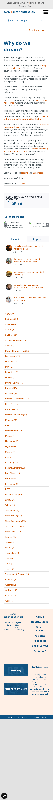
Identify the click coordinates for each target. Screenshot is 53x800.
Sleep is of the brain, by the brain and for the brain (26, 117)
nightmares (37, 172)
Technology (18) (12, 553)
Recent (15, 239)
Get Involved (40, 646)
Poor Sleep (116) (12, 473)
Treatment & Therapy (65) (17, 574)
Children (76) (11, 335)
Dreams (23, 183)
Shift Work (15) (12, 510)
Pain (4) (8, 457)
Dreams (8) (10, 377)
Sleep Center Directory (18, 2)
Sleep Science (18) (13, 531)
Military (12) (10, 436)
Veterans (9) (10, 579)
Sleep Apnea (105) (13, 515)
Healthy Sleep (40, 622)
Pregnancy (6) (11, 484)
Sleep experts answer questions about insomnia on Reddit (28, 260)
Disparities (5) (11, 372)
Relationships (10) (13, 494)
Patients (39, 635)
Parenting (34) (11, 462)
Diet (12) (9, 367)
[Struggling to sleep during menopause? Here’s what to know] (9, 285)
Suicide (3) (9, 547)
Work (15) (9, 600)
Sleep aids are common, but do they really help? (30, 273)
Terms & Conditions (30, 717)
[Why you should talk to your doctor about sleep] (9, 297)
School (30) (10, 505)
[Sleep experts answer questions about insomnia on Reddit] (9, 259)
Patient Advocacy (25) (15, 467)
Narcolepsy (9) (11, 441)
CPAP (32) (9, 345)
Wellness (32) (11, 590)
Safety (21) (10, 499)
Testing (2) (10, 563)
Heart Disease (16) (13, 404)
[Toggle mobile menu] (46, 12)
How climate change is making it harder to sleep (28, 247)
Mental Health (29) (13, 430)
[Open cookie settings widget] (4, 796)
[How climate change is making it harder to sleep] (9, 246)
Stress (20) (10, 542)
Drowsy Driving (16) (14, 382)
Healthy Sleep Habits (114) (17, 398)
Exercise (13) (11, 388)
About (40, 616)
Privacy (43, 717)
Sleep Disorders (40, 628)
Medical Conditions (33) (16, 414)
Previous (34, 30)
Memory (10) (11, 420)
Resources (39, 640)
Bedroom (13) (11, 319)
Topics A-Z (39, 651)
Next (44, 30)
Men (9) (8, 425)
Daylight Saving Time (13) (17, 351)
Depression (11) (12, 356)
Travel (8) (9, 569)
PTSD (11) (9, 489)
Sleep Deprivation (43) (15, 521)
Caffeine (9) (10, 324)
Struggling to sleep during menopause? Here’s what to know (29, 286)
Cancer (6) (9, 329)
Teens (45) (10, 558)
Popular (38, 239)
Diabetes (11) (11, 361)
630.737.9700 (13, 627)
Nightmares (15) (12, 446)
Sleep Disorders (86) (14, 526)
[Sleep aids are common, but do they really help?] (9, 272)
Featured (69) (11, 393)
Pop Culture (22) (12, 478)
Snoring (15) (11, 537)
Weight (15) (10, 584)
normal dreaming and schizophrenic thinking (26, 150)
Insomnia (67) (11, 409)
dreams (24, 172)
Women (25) (10, 595)
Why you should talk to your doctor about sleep (30, 299)
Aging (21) (10, 313)
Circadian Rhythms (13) (15, 340)
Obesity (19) (10, 452)
